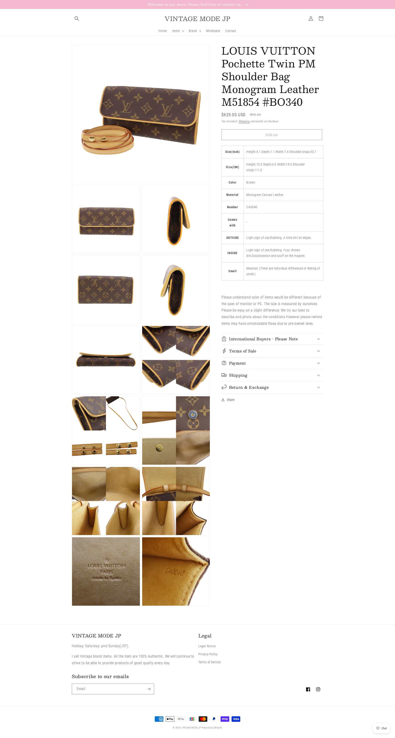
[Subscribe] (149, 689)
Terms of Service (209, 662)
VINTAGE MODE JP (191, 727)
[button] (77, 18)
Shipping (244, 121)
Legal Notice (207, 646)
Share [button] (231, 399)
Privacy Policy (208, 654)
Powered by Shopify (212, 727)
